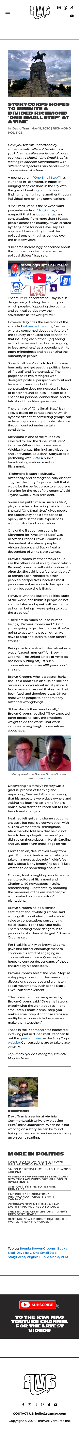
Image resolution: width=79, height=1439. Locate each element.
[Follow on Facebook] (23, 1404)
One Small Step (46, 177)
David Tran (20, 128)
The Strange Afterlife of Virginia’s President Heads (37, 1213)
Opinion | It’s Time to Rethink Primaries (32, 1188)
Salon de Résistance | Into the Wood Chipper (39, 1170)
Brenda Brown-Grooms (38, 1248)
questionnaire (30, 1038)
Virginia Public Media (43, 1257)
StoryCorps (45, 210)
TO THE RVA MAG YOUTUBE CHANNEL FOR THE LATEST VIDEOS (39, 1324)
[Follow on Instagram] (59, 7)
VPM (36, 458)
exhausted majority (37, 326)
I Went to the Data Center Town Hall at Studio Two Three (35, 1163)
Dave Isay (23, 1253)
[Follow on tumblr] (36, 1404)
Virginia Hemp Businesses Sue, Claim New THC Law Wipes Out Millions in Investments (38, 1179)
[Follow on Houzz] (65, 7)
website (14, 1042)
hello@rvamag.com (50, 1413)
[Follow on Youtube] (72, 15)
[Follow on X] (30, 1404)
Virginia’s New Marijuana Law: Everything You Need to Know (34, 1205)
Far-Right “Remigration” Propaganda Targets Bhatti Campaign (32, 1196)
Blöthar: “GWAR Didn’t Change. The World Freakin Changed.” (37, 1220)
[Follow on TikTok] (72, 7)
